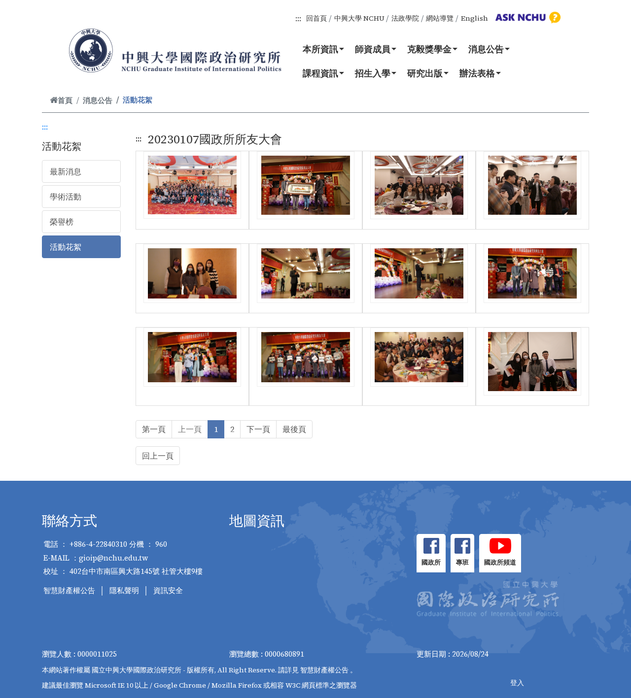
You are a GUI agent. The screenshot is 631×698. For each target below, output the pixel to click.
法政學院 (405, 18)
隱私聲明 (124, 590)
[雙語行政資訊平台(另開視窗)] (526, 17)
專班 (462, 562)
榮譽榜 (61, 221)
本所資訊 (320, 49)
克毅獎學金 (429, 49)
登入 (517, 683)
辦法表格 (477, 73)
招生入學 (372, 73)
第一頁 (154, 429)
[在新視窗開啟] (431, 546)
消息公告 (486, 49)
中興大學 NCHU (359, 18)
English (474, 18)
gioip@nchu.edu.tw (113, 558)
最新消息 (65, 171)
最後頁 (294, 429)
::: (298, 18)
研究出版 (425, 73)
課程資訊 (320, 73)
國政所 (431, 562)
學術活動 (65, 196)
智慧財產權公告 (69, 590)
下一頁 (258, 429)
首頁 (65, 100)
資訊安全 (168, 590)
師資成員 (372, 49)
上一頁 (190, 429)
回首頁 (316, 18)
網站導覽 (440, 18)
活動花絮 (65, 246)
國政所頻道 (500, 562)
